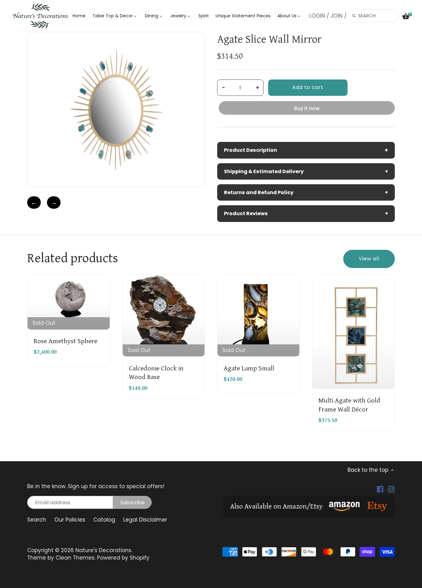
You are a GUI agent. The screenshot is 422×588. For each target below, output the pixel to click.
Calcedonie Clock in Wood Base (156, 372)
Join (337, 15)
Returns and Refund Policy (306, 192)
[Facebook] (380, 489)
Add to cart (307, 87)
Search (36, 519)
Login (317, 15)
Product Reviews (306, 213)
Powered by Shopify (123, 557)
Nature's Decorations (103, 550)
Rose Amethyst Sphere (65, 340)
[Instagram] (391, 489)
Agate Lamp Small (249, 367)
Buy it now (306, 108)
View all (369, 258)
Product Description (306, 150)
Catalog (104, 519)
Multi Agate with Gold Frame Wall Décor (349, 404)
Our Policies (69, 519)
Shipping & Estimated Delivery (306, 171)
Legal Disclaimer (145, 519)
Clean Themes (75, 557)
